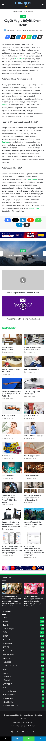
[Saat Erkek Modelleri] (34, 361)
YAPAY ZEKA (7, 684)
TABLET (6, 647)
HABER (5, 618)
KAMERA (6, 658)
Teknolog (10, 30)
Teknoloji (6, 625)
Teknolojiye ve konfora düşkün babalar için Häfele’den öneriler (32, 498)
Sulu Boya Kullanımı (31, 416)
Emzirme (5, 142)
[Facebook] (7, 37)
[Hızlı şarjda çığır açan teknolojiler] (34, 383)
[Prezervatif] (12, 448)
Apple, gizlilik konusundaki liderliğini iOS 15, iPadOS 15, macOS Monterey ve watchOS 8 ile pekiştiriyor (34, 550)
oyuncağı (5, 105)
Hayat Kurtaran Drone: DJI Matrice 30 (23, 256)
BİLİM (5, 687)
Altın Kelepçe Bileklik (32, 456)
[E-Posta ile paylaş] (39, 37)
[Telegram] (33, 37)
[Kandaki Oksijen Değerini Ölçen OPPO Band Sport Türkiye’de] (12, 383)
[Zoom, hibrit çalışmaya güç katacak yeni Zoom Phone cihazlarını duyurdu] (12, 514)
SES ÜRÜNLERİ (9, 655)
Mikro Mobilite (8, 702)
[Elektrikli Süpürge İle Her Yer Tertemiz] (12, 361)
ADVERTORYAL (8, 698)
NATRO (23, 719)
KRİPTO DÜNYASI (9, 691)
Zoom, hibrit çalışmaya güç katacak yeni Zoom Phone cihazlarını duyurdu (12, 524)
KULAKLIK (7, 662)
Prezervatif (6, 456)
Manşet (5, 621)
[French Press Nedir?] (34, 468)
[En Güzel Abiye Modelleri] (34, 428)
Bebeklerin (19, 59)
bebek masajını (35, 208)
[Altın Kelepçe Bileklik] (34, 448)
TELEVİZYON (8, 651)
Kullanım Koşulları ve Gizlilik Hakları (23, 726)
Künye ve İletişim (27, 722)
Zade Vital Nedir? (8, 416)
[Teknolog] (23, 4)
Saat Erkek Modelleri (32, 369)
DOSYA (5, 673)
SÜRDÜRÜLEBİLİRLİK (10, 706)
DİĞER (30, 11)
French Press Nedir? (31, 476)
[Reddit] (23, 37)
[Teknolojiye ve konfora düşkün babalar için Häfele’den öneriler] (34, 487)
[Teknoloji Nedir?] (12, 468)
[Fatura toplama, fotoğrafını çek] (12, 339)
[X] (12, 37)
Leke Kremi (6, 436)
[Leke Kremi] (12, 428)
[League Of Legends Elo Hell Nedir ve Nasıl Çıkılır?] (34, 514)
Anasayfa (18, 11)
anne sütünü (32, 179)
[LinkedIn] (17, 37)
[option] (23, 253)
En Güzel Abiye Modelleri (33, 436)
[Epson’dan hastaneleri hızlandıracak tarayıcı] (34, 339)
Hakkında (16, 722)
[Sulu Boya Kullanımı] (34, 408)
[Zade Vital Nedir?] (12, 408)
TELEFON (6, 640)
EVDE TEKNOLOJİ (10, 666)
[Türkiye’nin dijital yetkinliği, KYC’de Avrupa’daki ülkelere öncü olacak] (12, 487)
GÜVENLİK (7, 680)
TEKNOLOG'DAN (9, 695)
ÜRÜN (25, 11)
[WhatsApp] (28, 37)
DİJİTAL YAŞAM (8, 629)
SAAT (5, 669)
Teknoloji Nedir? (8, 476)
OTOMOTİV (7, 677)
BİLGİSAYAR (7, 643)
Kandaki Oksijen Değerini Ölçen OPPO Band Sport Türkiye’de (11, 394)
